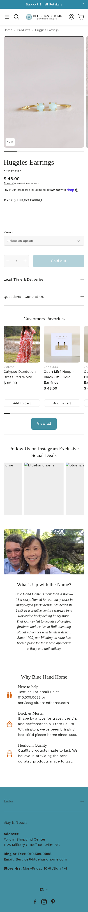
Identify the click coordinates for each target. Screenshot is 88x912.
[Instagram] (44, 902)
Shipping (9, 183)
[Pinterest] (53, 902)
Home (8, 30)
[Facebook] (35, 902)
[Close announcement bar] (83, 3)
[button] (7, 17)
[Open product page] (22, 344)
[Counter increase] (25, 261)
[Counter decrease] (8, 261)
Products (23, 30)
